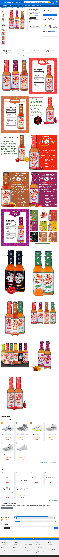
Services (10, 5)
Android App (50, 545)
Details (51, 32)
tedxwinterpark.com (32, 24)
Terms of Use (38, 544)
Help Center (29, 538)
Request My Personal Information (39, 549)
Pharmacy (33, 5)
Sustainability (3, 550)
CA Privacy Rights (39, 547)
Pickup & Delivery (27, 5)
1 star (15, 521)
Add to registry (53, 34)
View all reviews (5, 524)
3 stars (15, 518)
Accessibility (27, 548)
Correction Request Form (7, 508)
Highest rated (14, 528)
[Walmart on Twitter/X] (50, 550)
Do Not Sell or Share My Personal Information (40, 552)
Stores (14, 545)
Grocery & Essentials (20, 5)
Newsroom (3, 547)
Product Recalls (27, 550)
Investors (2, 548)
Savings (14, 5)
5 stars (15, 516)
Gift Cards (14, 550)
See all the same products (53, 500)
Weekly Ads (43, 538)
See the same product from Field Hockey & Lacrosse (49, 462)
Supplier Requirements (5, 552)
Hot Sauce (32, 53)
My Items (41, 5)
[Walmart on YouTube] (52, 550)
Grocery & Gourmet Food (7, 7)
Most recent (7, 528)
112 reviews (36, 15)
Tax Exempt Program (28, 552)
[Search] (49, 2)
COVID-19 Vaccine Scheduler (29, 544)
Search (56, 528)
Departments (5, 5)
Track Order (36, 538)
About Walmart (3, 544)
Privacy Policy (38, 545)
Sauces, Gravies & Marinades (21, 7)
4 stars (15, 517)
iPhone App (50, 544)
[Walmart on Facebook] (48, 550)
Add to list (46, 34)
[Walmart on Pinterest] (54, 550)
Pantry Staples (14, 7)
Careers (37, 5)
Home (2, 7)
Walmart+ (14, 548)
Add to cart (50, 15)
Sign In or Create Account (19, 538)
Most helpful (21, 528)
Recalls (26, 547)
